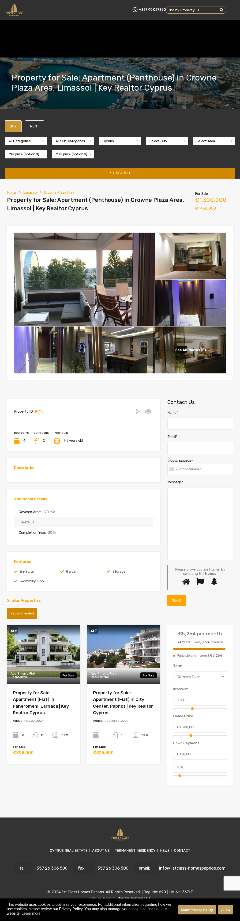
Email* (172, 437)
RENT (34, 126)
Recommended (22, 613)
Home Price (183, 716)
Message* (175, 482)
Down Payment (186, 743)
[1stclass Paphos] (14, 14)
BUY (13, 126)
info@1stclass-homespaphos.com (192, 868)
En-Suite (27, 571)
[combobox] (26, 141)
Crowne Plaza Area (59, 192)
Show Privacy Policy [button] (197, 910)
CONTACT (182, 850)
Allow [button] (225, 910)
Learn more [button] (31, 913)
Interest (180, 689)
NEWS (164, 850)
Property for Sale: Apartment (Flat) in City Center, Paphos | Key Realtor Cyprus (123, 703)
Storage (118, 571)
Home (12, 192)
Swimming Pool (32, 581)
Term (177, 666)
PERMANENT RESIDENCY (134, 850)
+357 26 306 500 (51, 868)
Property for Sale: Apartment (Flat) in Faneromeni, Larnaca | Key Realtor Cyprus (41, 703)
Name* (172, 413)
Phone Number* (180, 461)
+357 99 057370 (152, 10)
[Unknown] (173, 469)
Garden (72, 571)
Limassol (30, 192)
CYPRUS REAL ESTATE (68, 850)
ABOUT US (101, 850)
